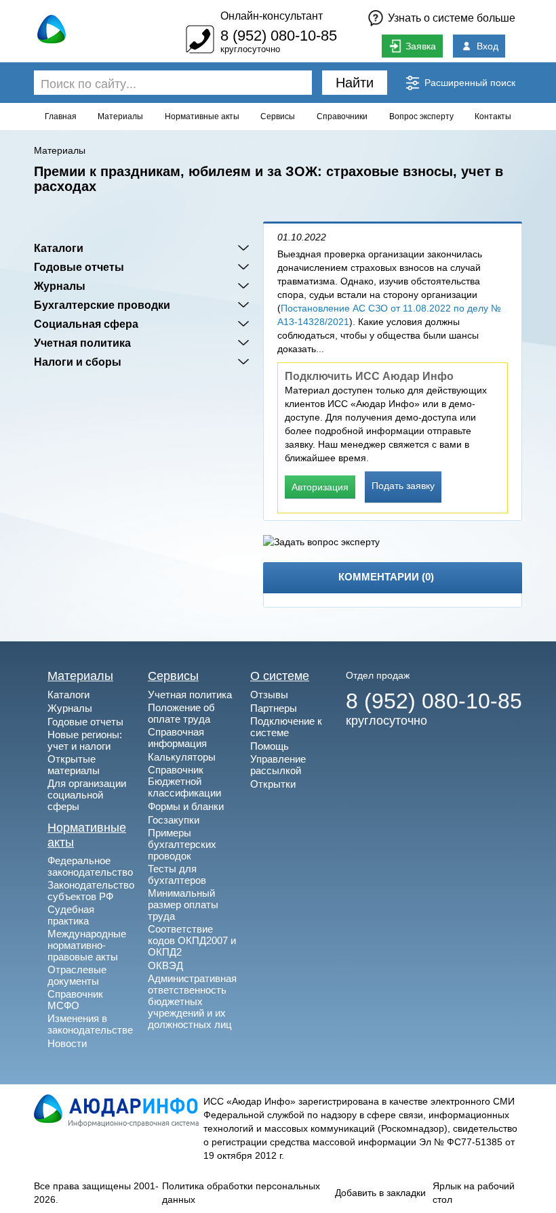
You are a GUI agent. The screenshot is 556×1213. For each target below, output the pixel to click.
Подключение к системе (286, 726)
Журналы (59, 286)
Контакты (493, 116)
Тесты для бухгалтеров (177, 874)
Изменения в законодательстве (90, 1024)
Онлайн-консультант (271, 16)
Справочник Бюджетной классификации (184, 781)
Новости (67, 1043)
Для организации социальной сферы (86, 795)
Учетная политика (82, 343)
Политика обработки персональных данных (241, 1192)
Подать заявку (403, 485)
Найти (355, 82)
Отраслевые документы (76, 975)
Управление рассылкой (278, 764)
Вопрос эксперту (421, 116)
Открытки (273, 784)
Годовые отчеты (79, 267)
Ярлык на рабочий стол (474, 1192)
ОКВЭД (165, 965)
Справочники (342, 116)
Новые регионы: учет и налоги (84, 740)
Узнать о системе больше (451, 18)
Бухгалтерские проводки (102, 305)
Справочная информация (177, 737)
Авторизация (320, 487)
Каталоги (58, 248)
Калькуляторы (182, 757)
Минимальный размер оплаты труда (183, 904)
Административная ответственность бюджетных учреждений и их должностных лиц (192, 1001)
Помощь (269, 746)
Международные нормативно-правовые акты (86, 945)
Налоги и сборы (77, 362)
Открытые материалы (73, 764)
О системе (279, 676)
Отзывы (269, 694)
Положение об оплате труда (181, 713)
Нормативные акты (202, 116)
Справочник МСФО (75, 999)
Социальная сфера (86, 324)
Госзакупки (173, 820)
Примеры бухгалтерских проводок (182, 844)
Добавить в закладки (380, 1192)
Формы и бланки (186, 806)
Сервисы (277, 116)
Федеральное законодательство (90, 866)
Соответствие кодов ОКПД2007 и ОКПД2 (192, 940)
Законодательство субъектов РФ (90, 890)
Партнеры (273, 708)
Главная (61, 116)
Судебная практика (70, 915)
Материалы (120, 116)
